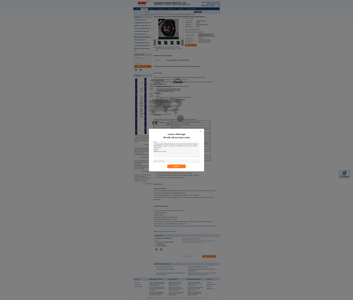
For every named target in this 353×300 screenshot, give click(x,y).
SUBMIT (177, 166)
